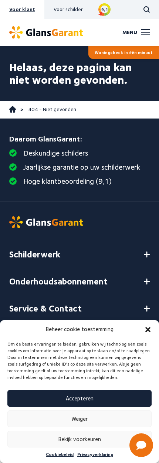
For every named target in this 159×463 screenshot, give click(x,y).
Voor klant (22, 9)
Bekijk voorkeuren (79, 439)
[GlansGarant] (46, 32)
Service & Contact (45, 308)
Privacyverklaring (95, 454)
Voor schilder (68, 9)
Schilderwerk (35, 254)
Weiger (79, 419)
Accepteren (80, 398)
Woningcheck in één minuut (124, 52)
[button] (148, 329)
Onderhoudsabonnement (58, 281)
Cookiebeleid (60, 454)
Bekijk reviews (104, 9)
